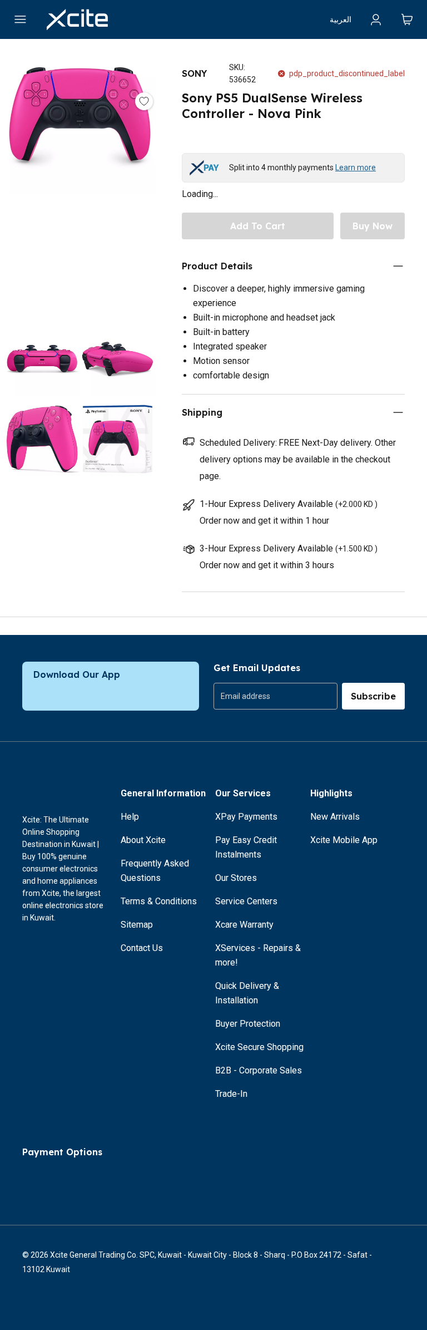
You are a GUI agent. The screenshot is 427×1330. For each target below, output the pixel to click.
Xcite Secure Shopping (259, 1047)
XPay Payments (246, 816)
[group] (275, 696)
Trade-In (231, 1093)
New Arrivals (335, 816)
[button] (79, 182)
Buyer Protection (247, 1023)
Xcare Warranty (244, 924)
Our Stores (236, 878)
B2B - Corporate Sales (258, 1070)
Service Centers (246, 901)
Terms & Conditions (159, 901)
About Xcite (143, 840)
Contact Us (142, 948)
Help (130, 816)
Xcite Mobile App (344, 840)
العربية (340, 19)
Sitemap (137, 924)
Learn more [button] (355, 167)
